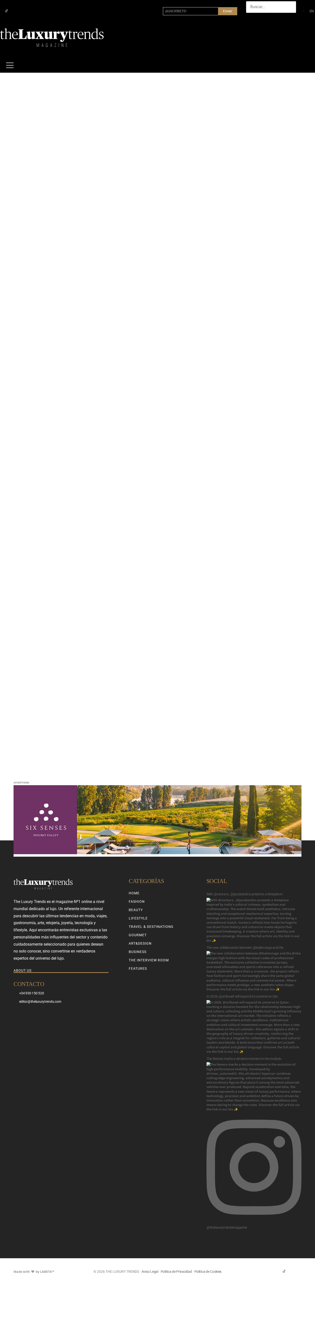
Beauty (136, 910)
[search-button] (251, 17)
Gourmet (138, 935)
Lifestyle (138, 918)
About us (23, 970)
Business (137, 952)
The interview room (149, 960)
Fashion (137, 901)
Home (134, 893)
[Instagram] (14, 10)
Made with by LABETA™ (34, 1271)
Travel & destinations (151, 927)
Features (138, 968)
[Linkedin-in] (22, 10)
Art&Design (140, 943)
